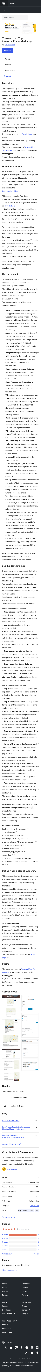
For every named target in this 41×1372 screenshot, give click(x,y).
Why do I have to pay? (11, 1144)
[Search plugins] (25, 17)
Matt (5, 1325)
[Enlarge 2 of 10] (17, 1011)
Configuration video (10, 191)
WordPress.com (9, 1321)
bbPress (6, 1328)
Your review (7, 1254)
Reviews (7, 65)
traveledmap (10, 45)
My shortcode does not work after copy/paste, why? (13, 1136)
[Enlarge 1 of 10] (17, 998)
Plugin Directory (8, 10)
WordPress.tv (8, 1314)
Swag (25, 1314)
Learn (4, 1302)
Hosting (5, 1291)
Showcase (26, 1283)
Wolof (9, 1342)
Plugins (24, 1291)
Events (24, 1306)
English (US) (34, 1206)
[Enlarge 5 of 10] (17, 1051)
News (4, 1287)
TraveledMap (27, 134)
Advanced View (8, 1217)
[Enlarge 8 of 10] (36, 998)
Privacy (5, 1295)
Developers (6, 1310)
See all (36, 1254)
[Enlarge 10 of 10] (36, 1042)
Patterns (25, 1295)
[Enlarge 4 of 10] (17, 1038)
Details (7, 59)
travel (32, 1210)
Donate (26, 1310)
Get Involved (27, 1302)
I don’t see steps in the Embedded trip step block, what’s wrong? (16, 1128)
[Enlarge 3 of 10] (17, 1022)
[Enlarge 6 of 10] (17, 1063)
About (4, 1283)
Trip (37, 1210)
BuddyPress (8, 1332)
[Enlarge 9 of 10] (36, 1016)
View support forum (10, 1270)
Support (7, 76)
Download (7, 50)
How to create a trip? (10, 1121)
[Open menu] (37, 3)
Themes (25, 1287)
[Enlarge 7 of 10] (17, 1074)
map (19, 1210)
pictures (25, 1210)
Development (9, 70)
